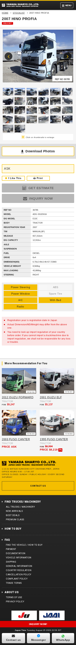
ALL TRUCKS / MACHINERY (20, 507)
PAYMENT (11, 549)
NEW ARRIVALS (14, 511)
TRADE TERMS (14, 583)
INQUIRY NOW (40, 198)
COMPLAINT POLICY (16, 578)
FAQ (7, 539)
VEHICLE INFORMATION (18, 557)
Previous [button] (8, 56)
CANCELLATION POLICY (18, 574)
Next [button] (67, 56)
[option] (38, 57)
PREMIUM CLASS (15, 519)
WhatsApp (63, 639)
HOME (5, 13)
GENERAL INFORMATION (19, 566)
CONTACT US (38, 486)
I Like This (14, 178)
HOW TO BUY (13, 528)
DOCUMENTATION (15, 553)
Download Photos (40, 151)
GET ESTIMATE (40, 188)
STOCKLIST (19, 13)
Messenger (38, 639)
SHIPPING (11, 562)
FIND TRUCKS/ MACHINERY (23, 501)
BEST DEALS (12, 515)
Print (40, 178)
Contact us (13, 639)
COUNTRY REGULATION (18, 570)
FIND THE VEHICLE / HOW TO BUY (24, 545)
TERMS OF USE (14, 597)
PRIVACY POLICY (15, 601)
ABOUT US (12, 592)
